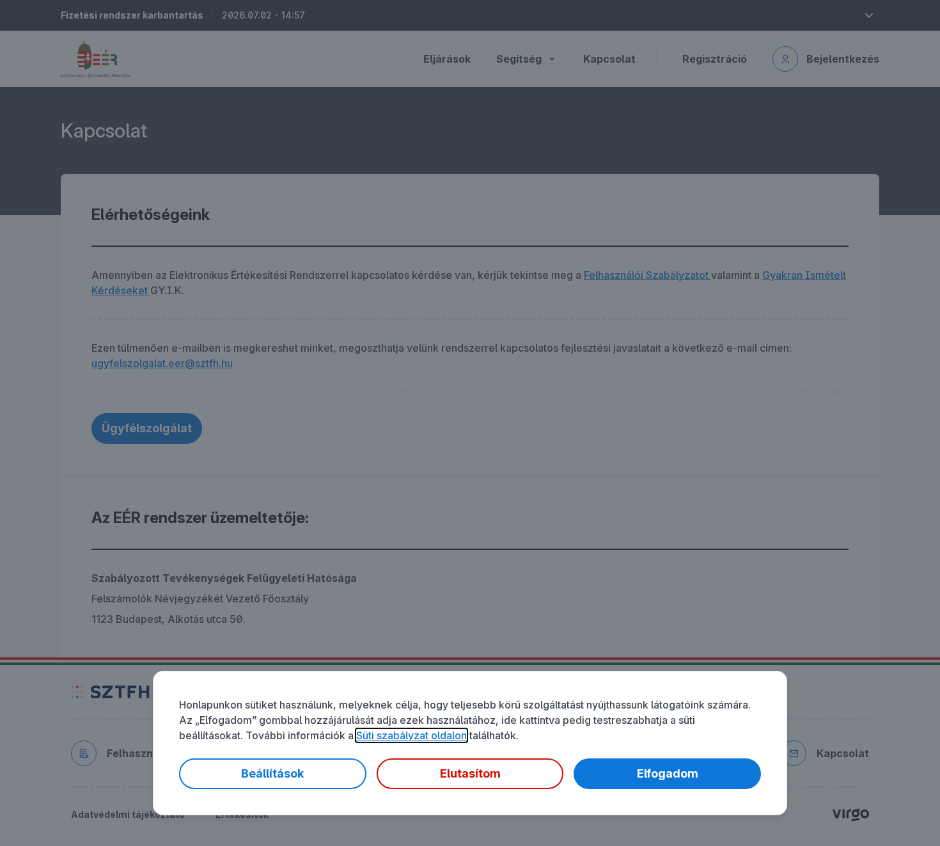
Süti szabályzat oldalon (411, 735)
